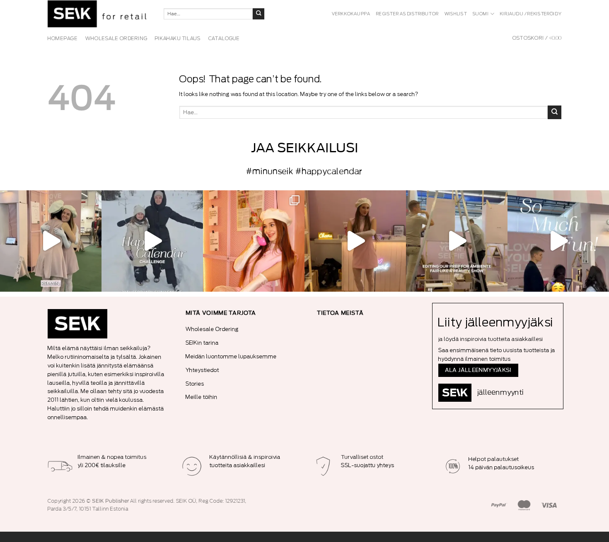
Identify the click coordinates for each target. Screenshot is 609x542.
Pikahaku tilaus (178, 38)
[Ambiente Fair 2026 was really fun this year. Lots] (253, 241)
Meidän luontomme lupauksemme (231, 356)
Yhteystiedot (202, 370)
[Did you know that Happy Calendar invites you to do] (152, 241)
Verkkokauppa (351, 14)
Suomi (481, 14)
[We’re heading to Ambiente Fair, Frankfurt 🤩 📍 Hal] (558, 241)
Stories (195, 383)
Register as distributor (407, 14)
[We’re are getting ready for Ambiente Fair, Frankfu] (457, 241)
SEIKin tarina (202, 342)
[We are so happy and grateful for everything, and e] (51, 241)
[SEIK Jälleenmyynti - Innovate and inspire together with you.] (99, 13)
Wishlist (456, 14)
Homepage (63, 38)
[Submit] (258, 14)
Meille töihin (202, 397)
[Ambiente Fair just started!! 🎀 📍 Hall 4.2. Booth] (355, 241)
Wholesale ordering (116, 38)
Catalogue (224, 38)
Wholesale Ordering (212, 329)
